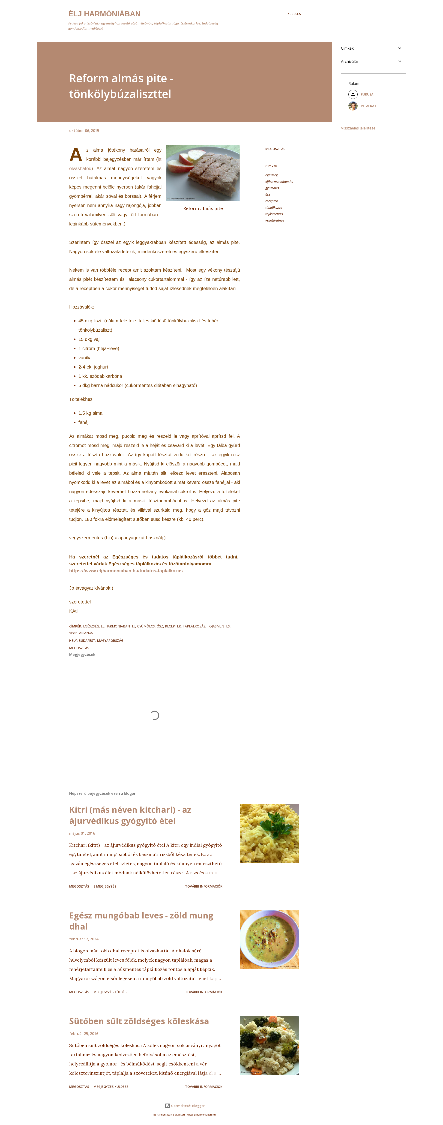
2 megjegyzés (104, 886)
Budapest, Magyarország (101, 640)
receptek (271, 201)
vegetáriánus (274, 220)
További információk (203, 886)
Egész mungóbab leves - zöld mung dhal (141, 921)
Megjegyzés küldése (110, 992)
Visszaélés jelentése (358, 128)
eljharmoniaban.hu (279, 181)
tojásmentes (274, 214)
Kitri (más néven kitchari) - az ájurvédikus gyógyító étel (130, 815)
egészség (271, 175)
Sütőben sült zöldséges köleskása (139, 1021)
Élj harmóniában (104, 14)
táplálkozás (273, 207)
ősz (267, 194)
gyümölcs (272, 188)
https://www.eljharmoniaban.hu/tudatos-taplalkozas (126, 570)
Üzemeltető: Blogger (187, 1106)
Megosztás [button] (275, 149)
